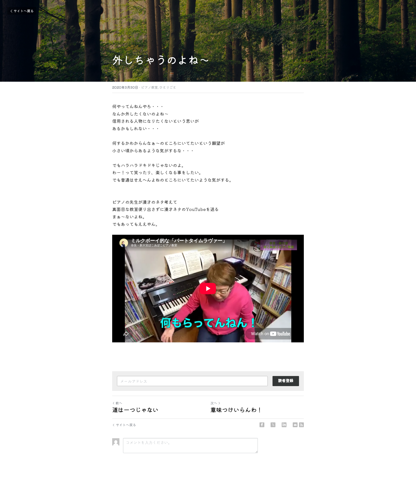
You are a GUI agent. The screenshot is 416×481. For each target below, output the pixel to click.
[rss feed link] (301, 424)
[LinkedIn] (284, 424)
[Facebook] (262, 424)
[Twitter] (273, 424)
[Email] (295, 424)
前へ (119, 403)
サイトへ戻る (23, 10)
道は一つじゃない (135, 409)
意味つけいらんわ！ (236, 409)
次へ (213, 403)
